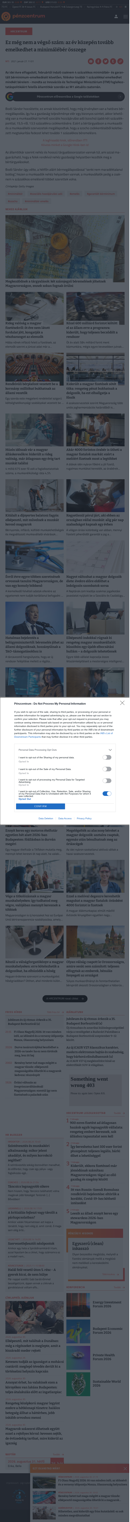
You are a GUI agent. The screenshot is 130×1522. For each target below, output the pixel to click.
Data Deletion (46, 818)
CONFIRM (40, 806)
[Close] (123, 704)
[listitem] (65, 750)
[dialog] (65, 761)
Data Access (65, 818)
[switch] (107, 757)
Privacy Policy (84, 818)
